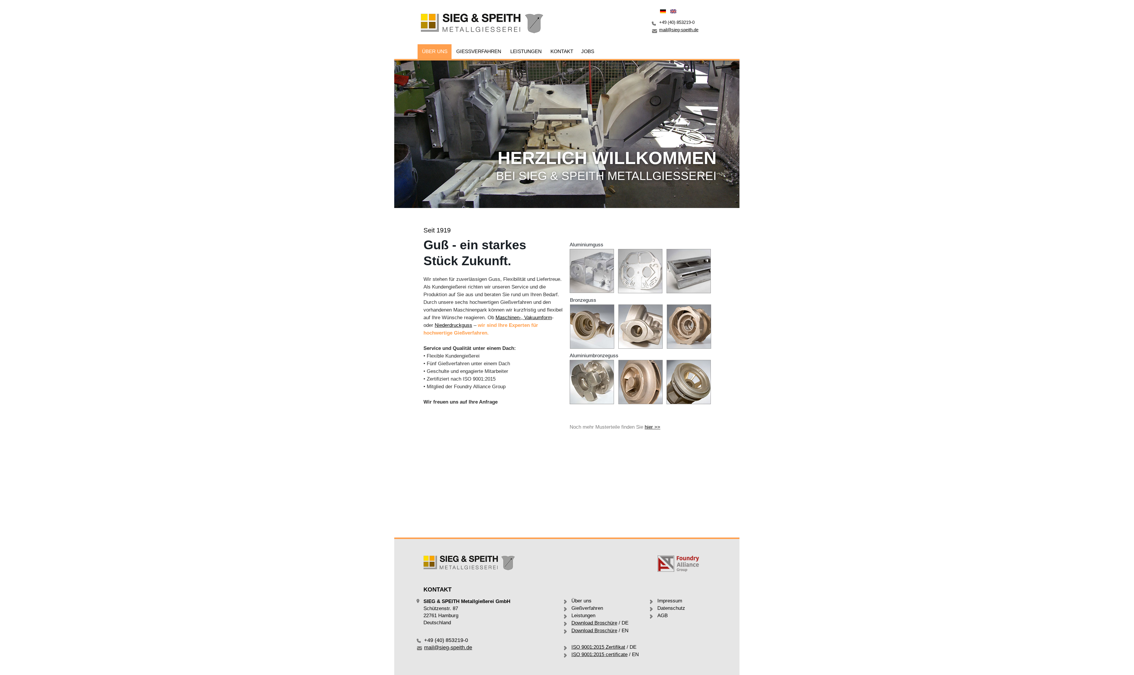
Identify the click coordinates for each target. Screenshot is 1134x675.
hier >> (652, 427)
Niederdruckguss (453, 325)
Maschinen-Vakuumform (524, 317)
